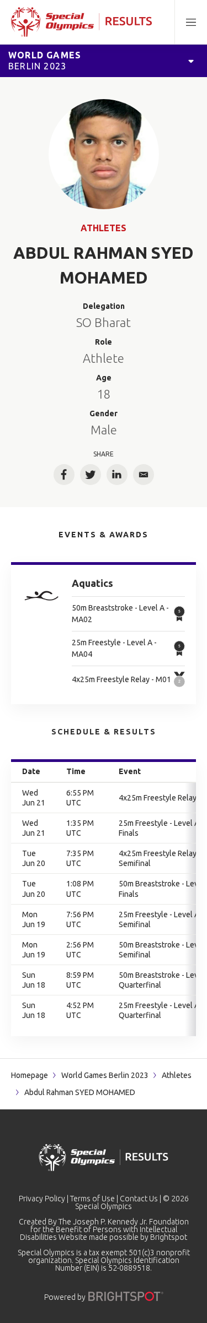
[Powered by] (125, 1296)
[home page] (81, 22)
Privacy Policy (42, 1198)
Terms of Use (92, 1198)
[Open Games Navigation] (191, 60)
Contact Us (139, 1198)
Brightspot (168, 1237)
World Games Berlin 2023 (104, 1075)
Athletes (103, 228)
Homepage (29, 1075)
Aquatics (92, 583)
